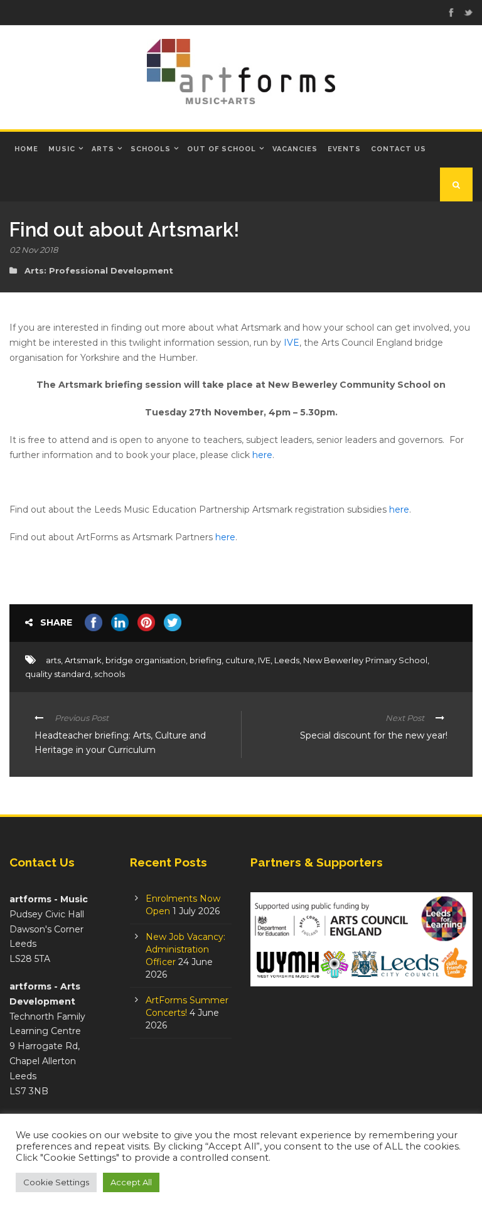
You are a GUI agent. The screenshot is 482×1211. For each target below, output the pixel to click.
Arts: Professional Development (98, 270)
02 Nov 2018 (33, 250)
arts (53, 660)
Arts (103, 149)
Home (26, 149)
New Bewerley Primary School (365, 660)
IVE (291, 342)
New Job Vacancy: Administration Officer (185, 949)
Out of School (221, 149)
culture (239, 660)
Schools (151, 149)
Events (344, 149)
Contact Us (398, 149)
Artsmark (83, 660)
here (262, 455)
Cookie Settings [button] (56, 1182)
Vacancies (295, 149)
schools (109, 674)
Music (61, 149)
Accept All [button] (131, 1182)
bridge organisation (145, 660)
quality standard (57, 674)
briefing (206, 660)
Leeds (286, 660)
